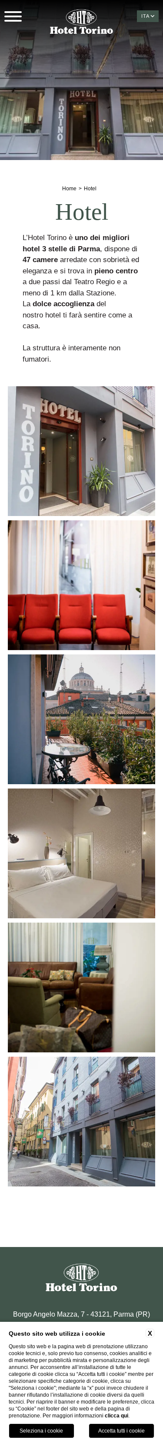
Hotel (90, 189)
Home (69, 189)
